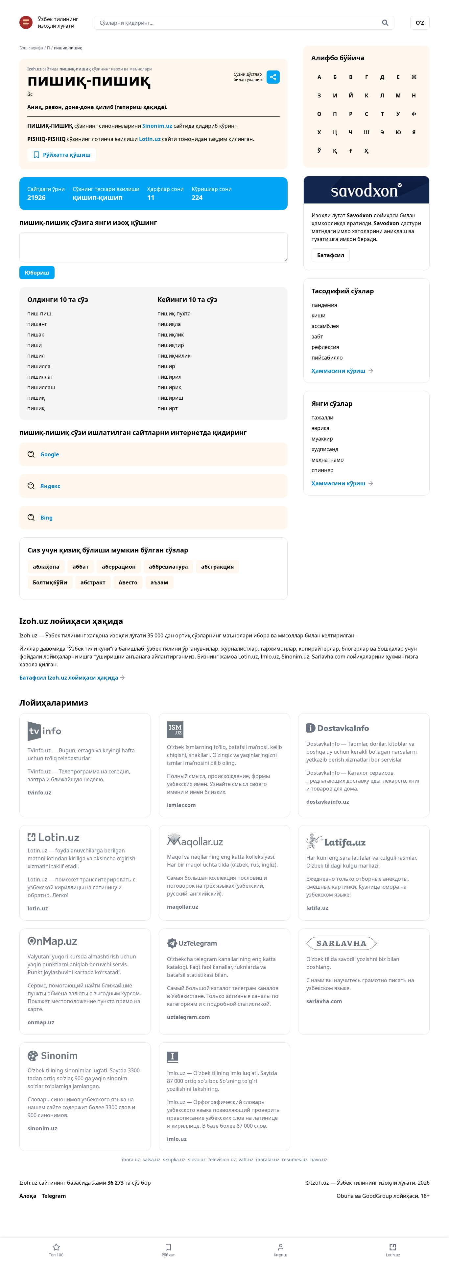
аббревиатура (168, 566)
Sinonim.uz (157, 125)
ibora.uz (131, 1159)
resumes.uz (295, 1159)
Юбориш (37, 272)
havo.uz (318, 1159)
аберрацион (119, 566)
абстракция (217, 566)
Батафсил (330, 255)
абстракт (93, 582)
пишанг (37, 324)
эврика (320, 428)
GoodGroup (377, 1195)
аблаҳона (46, 566)
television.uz (222, 1159)
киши (318, 315)
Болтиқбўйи (50, 582)
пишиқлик (170, 334)
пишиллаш (41, 387)
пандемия (324, 305)
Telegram (54, 1195)
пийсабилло (327, 357)
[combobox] (244, 23)
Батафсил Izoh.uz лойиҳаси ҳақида (68, 677)
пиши (34, 345)
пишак (35, 334)
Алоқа (27, 1195)
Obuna (345, 1195)
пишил (36, 355)
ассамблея (325, 326)
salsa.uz (151, 1159)
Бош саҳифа (31, 48)
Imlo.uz (270, 656)
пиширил (169, 376)
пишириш (170, 397)
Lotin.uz (150, 139)
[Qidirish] (385, 23)
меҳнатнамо (328, 459)
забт (317, 336)
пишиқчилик (173, 355)
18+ (425, 1195)
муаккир (322, 438)
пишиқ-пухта (174, 313)
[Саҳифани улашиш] (273, 77)
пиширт (167, 408)
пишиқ (36, 397)
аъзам (159, 582)
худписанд (325, 449)
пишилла (39, 366)
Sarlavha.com (328, 656)
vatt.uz (246, 1159)
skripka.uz (174, 1159)
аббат (81, 566)
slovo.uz (197, 1159)
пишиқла (169, 324)
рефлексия (325, 347)
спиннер (323, 470)
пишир (166, 366)
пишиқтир (170, 345)
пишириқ (169, 387)
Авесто (128, 582)
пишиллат (40, 376)
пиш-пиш (39, 313)
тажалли (322, 417)
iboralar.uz (267, 1159)
